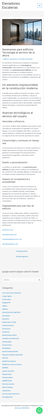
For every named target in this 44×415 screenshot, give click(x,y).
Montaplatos (6, 348)
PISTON (5, 358)
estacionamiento (8, 325)
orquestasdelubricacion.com (12, 239)
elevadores (13, 59)
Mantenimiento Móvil (9, 335)
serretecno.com (7, 230)
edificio (4, 306)
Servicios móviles (8, 384)
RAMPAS (5, 368)
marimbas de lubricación (10, 338)
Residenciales (7, 374)
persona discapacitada (10, 351)
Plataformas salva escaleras (12, 364)
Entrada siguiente (22, 256)
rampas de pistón (8, 371)
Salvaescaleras (7, 377)
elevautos (5, 319)
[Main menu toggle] (39, 5)
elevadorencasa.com (9, 234)
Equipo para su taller (9, 322)
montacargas (6, 342)
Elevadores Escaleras (11, 5)
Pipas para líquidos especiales (12, 355)
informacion (6, 329)
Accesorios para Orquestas (11, 293)
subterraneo (6, 390)
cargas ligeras (7, 296)
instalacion (6, 332)
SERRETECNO (7, 381)
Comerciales (6, 299)
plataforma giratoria (9, 361)
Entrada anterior (22, 251)
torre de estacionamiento (11, 394)
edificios (6, 59)
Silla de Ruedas (7, 387)
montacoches (7, 345)
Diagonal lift (6, 302)
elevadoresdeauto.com (10, 244)
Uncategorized (7, 397)
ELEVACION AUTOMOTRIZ (11, 312)
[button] (39, 410)
